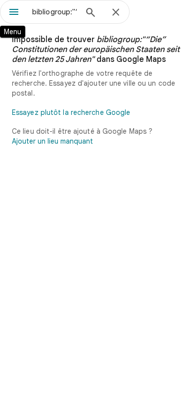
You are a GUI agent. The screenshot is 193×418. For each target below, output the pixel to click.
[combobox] (54, 12)
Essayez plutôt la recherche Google (71, 112)
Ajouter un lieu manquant (52, 141)
